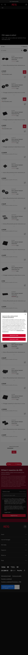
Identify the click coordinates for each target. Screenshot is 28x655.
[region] (14, 328)
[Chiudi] (25, 314)
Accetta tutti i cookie (14, 339)
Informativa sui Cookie (19, 330)
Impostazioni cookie (14, 335)
